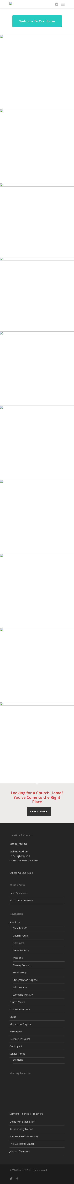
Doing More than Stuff (21, 1121)
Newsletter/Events (19, 1039)
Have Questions (18, 893)
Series (25, 1113)
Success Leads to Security (23, 1136)
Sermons (18, 1059)
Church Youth (20, 935)
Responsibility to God (21, 1129)
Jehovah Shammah (19, 1151)
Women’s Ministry (23, 994)
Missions (18, 957)
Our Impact (15, 1046)
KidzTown (18, 943)
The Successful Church (22, 1143)
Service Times (17, 1053)
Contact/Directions (19, 1009)
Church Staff (20, 928)
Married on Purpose (20, 1024)
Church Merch (17, 1002)
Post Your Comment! (21, 900)
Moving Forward (22, 965)
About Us (14, 922)
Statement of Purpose (25, 979)
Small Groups (20, 972)
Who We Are (20, 987)
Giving (12, 1016)
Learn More (38, 811)
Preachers (37, 1113)
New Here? (15, 1031)
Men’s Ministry (21, 950)
